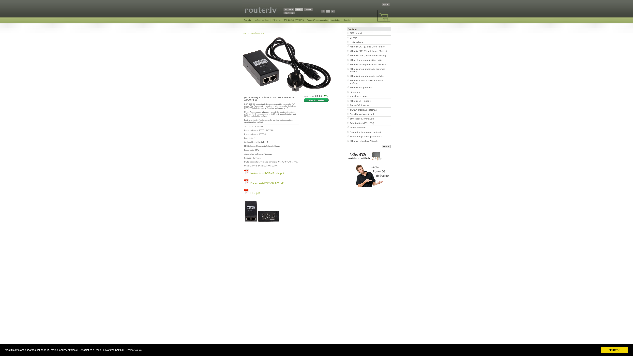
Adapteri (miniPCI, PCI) (362, 123)
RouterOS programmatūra (317, 20)
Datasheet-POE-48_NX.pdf (267, 183)
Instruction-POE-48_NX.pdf (267, 173)
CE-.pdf (255, 193)
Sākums (246, 33)
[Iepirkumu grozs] (384, 22)
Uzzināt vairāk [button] (133, 350)
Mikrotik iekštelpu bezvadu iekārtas (368, 64)
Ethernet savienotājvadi (362, 118)
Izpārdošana (356, 42)
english (308, 10)
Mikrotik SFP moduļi (360, 101)
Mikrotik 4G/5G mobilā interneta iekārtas (366, 81)
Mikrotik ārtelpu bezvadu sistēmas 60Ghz (367, 70)
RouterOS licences (359, 105)
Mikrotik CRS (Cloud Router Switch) (368, 51)
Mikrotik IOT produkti (361, 87)
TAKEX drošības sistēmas (363, 109)
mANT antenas (357, 127)
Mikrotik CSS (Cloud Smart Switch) (368, 55)
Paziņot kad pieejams (316, 100)
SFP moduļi (356, 33)
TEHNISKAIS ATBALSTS (294, 20)
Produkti (247, 20)
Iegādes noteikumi (262, 20)
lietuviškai (289, 10)
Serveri (353, 37)
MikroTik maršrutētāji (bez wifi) (366, 60)
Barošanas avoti (257, 33)
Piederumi (355, 92)
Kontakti (347, 20)
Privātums (276, 20)
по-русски (289, 13)
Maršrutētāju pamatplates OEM (366, 136)
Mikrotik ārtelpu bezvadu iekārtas (367, 76)
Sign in (385, 5)
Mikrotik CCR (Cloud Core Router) (367, 46)
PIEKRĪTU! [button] (614, 350)
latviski (299, 10)
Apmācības (335, 20)
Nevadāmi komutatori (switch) (365, 132)
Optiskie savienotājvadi (362, 114)
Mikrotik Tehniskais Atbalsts (364, 141)
